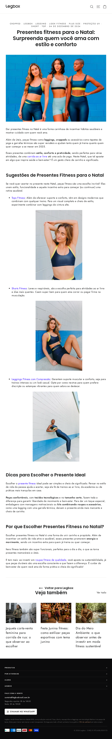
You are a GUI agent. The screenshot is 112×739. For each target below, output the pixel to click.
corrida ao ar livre (37, 156)
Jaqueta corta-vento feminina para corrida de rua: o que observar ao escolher (19, 637)
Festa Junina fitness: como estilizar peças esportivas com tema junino (55, 635)
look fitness (57, 23)
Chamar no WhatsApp (22, 711)
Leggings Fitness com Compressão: (31, 379)
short (35, 26)
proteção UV (91, 23)
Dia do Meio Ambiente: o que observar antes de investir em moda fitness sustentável (88, 637)
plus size (74, 23)
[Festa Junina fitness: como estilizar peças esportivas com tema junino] (56, 613)
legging (41, 23)
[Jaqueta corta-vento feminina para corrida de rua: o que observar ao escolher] (21, 613)
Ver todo (101, 592)
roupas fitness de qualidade (50, 560)
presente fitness (27, 483)
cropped (15, 23)
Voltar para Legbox (58, 588)
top (44, 26)
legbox (28, 23)
